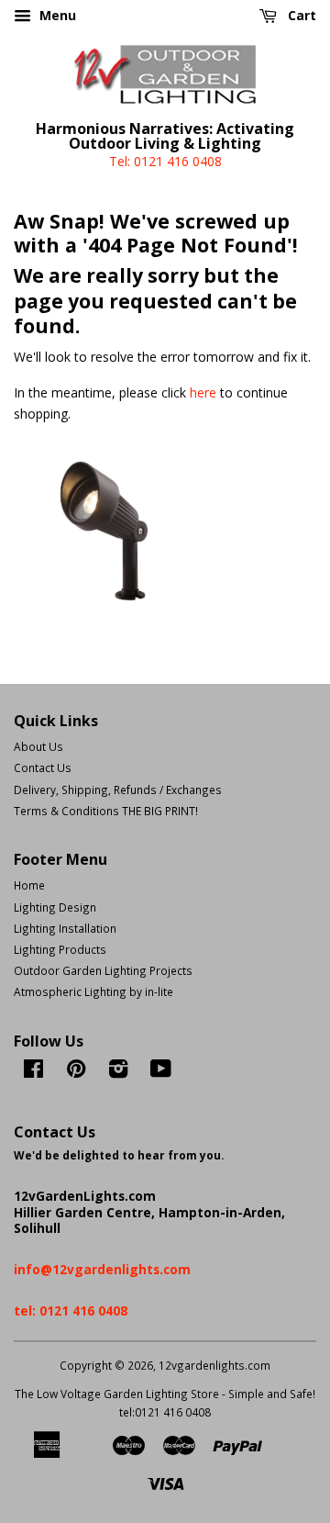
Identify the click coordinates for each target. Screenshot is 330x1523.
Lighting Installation (65, 928)
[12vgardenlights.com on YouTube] (160, 1072)
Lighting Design (55, 907)
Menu (56, 15)
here (203, 392)
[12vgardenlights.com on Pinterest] (76, 1072)
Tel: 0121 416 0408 (165, 161)
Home (29, 885)
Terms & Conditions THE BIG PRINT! (106, 810)
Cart (300, 15)
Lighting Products (60, 949)
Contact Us (43, 767)
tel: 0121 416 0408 (70, 1310)
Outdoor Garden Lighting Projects (103, 970)
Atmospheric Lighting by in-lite (93, 991)
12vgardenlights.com (214, 1365)
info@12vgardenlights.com (102, 1269)
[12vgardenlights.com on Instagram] (118, 1072)
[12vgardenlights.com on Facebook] (33, 1072)
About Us (38, 746)
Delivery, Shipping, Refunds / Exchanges (118, 789)
